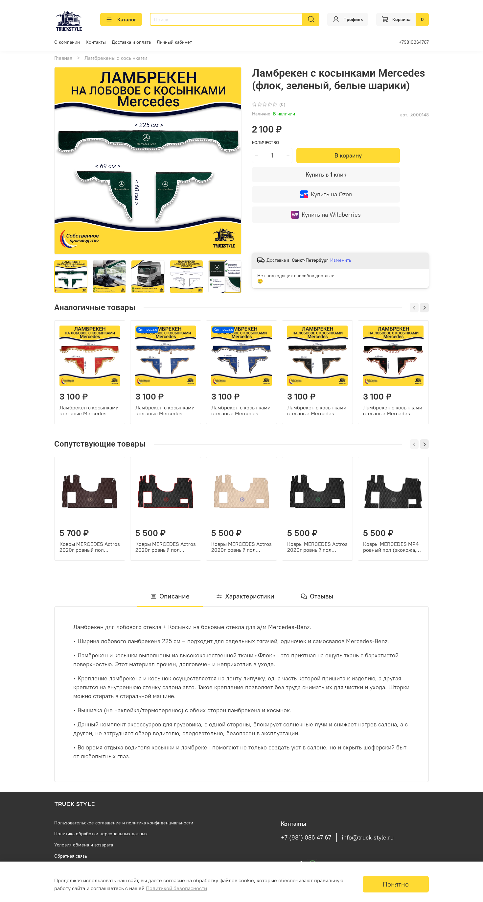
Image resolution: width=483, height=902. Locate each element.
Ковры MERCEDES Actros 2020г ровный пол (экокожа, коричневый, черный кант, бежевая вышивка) (89, 547)
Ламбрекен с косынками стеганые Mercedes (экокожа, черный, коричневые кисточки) (316, 410)
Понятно (396, 884)
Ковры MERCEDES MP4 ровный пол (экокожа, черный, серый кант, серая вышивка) (391, 547)
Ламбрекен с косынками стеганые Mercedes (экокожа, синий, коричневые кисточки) (165, 410)
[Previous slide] (65, 161)
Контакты (96, 42)
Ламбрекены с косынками (115, 58)
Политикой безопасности (176, 888)
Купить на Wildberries (331, 214)
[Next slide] (231, 161)
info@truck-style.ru (368, 837)
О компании (67, 42)
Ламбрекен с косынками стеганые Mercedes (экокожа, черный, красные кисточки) (392, 410)
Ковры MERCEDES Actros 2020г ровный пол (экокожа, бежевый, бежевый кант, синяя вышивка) (241, 547)
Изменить (340, 260)
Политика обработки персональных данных (101, 834)
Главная (63, 58)
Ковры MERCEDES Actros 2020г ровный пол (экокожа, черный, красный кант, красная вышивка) (165, 547)
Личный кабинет (174, 42)
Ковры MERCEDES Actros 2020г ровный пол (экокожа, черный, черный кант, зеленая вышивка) (317, 547)
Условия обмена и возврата (83, 845)
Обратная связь (70, 856)
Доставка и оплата (131, 42)
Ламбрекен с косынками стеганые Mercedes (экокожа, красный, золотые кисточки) (89, 410)
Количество (265, 142)
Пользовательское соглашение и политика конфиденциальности (123, 823)
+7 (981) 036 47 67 (306, 837)
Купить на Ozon (331, 194)
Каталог (126, 19)
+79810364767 (414, 42)
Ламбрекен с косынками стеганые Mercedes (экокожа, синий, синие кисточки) (240, 410)
